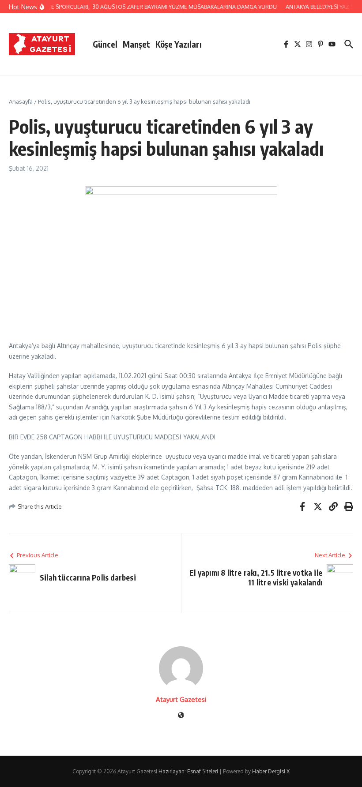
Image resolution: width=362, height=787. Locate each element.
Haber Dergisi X (271, 771)
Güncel (105, 44)
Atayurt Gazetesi (181, 699)
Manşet (136, 44)
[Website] (181, 716)
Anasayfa (21, 101)
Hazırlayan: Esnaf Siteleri (188, 771)
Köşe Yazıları (178, 44)
